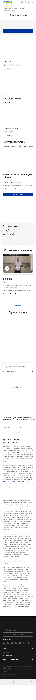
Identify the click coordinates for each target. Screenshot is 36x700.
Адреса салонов (18, 634)
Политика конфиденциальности (11, 674)
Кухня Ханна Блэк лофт (10, 128)
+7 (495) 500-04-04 (9, 630)
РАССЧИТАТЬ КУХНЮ (18, 194)
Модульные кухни (16, 146)
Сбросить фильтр (18, 31)
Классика (6, 146)
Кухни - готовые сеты (29, 146)
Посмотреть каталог (18, 240)
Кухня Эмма (7, 61)
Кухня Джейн (7, 95)
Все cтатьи (18, 433)
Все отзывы (18, 305)
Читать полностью (9, 293)
